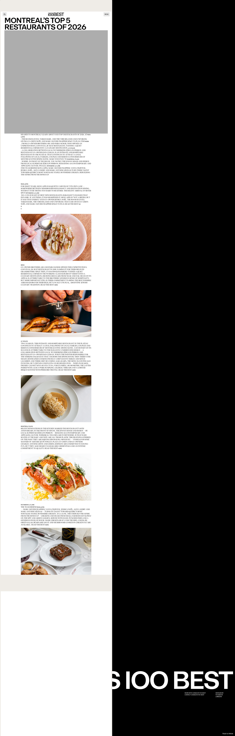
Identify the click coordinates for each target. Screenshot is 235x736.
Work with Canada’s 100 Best (195, 693)
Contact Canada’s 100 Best (194, 695)
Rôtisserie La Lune (53, 166)
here (56, 285)
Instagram (219, 693)
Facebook (219, 695)
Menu (107, 14)
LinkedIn (219, 696)
